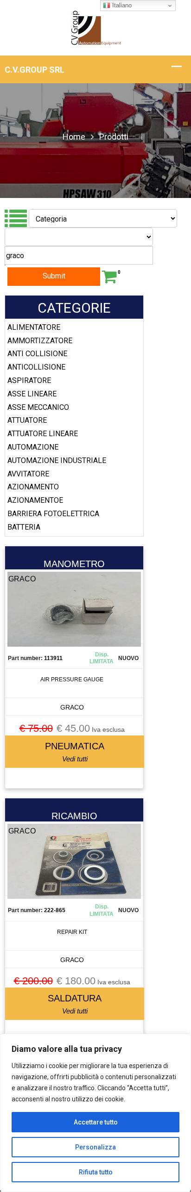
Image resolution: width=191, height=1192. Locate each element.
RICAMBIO (74, 816)
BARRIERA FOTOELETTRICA (53, 513)
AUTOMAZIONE (32, 447)
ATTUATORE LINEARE (42, 433)
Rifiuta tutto (96, 1172)
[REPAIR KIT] (74, 870)
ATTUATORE (27, 420)
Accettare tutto (96, 1122)
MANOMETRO (74, 564)
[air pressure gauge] (74, 618)
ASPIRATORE (29, 380)
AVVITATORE (28, 473)
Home (74, 137)
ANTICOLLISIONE (36, 367)
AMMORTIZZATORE (39, 340)
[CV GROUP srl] (96, 27)
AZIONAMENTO (33, 486)
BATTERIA (23, 527)
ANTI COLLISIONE (37, 353)
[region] (95, 1113)
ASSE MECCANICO (38, 407)
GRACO (72, 707)
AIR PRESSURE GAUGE (71, 679)
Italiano (121, 5)
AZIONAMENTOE (35, 500)
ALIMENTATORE (33, 327)
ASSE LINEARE (32, 393)
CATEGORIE (74, 308)
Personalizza (95, 1147)
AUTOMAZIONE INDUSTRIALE (56, 460)
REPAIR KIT (72, 932)
